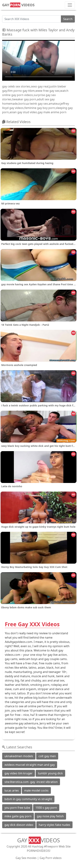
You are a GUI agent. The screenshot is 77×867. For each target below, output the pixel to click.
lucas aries (11, 790)
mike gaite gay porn (18, 816)
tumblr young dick (50, 773)
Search (68, 19)
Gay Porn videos (51, 858)
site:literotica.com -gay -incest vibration (31, 782)
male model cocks (36, 790)
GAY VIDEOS (18, 5)
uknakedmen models (18, 756)
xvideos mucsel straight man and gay (29, 765)
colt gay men (47, 756)
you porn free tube (17, 808)
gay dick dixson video (18, 825)
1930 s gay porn (46, 808)
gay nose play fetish (50, 816)
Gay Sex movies (26, 858)
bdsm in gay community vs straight (28, 799)
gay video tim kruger (18, 773)
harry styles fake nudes (54, 825)
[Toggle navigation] (70, 5)
